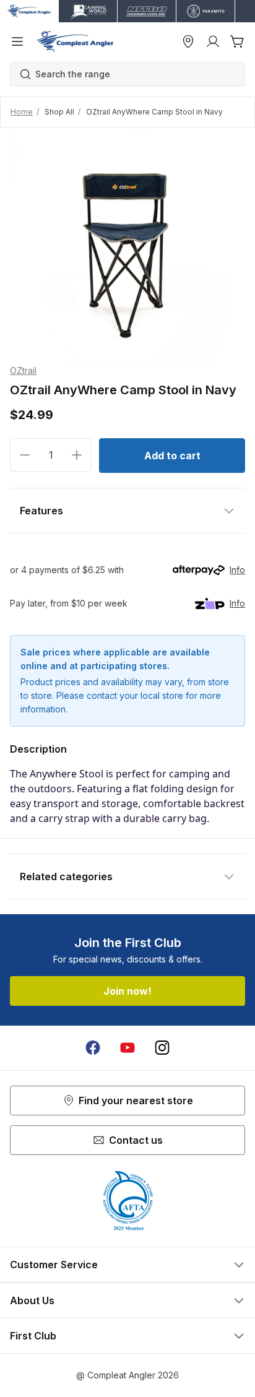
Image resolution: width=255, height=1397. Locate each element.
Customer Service (54, 1264)
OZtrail (23, 370)
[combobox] (134, 74)
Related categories (66, 876)
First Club (33, 1336)
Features (41, 510)
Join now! (127, 991)
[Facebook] (92, 1047)
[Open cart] (237, 41)
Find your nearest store (136, 1100)
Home (22, 111)
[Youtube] (127, 1047)
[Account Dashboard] (212, 41)
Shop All (59, 111)
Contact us (136, 1140)
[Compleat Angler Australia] (75, 41)
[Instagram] (162, 1047)
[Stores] (188, 41)
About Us (32, 1300)
